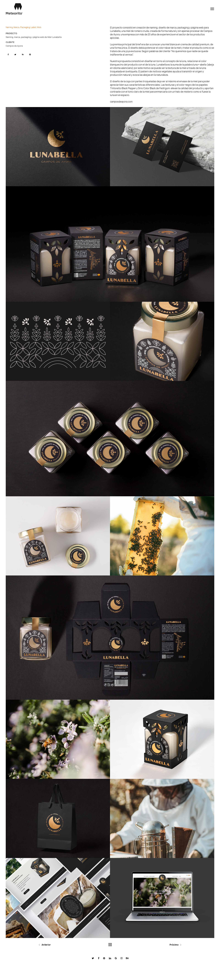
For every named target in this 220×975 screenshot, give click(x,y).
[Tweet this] (15, 54)
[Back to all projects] (110, 944)
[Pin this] (30, 54)
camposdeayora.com (121, 101)
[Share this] (8, 54)
